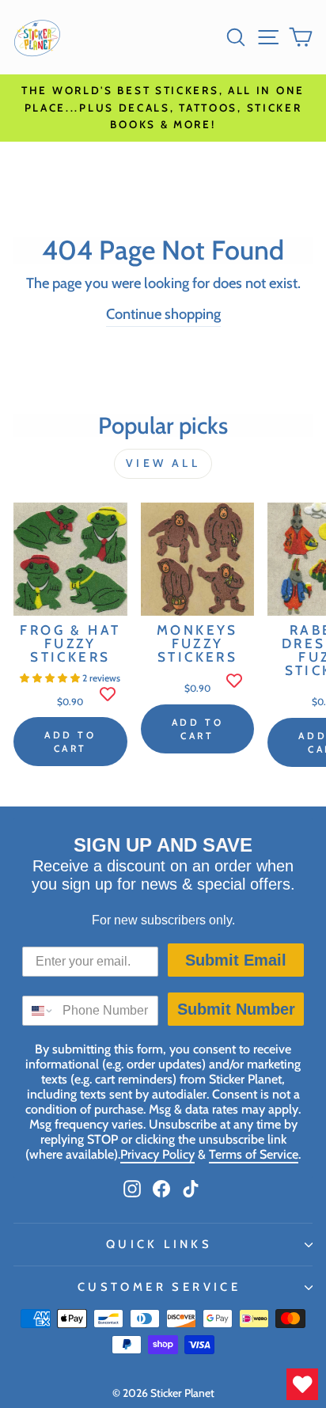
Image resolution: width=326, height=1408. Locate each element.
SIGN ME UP (163, 916)
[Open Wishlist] (302, 1384)
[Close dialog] (316, 538)
